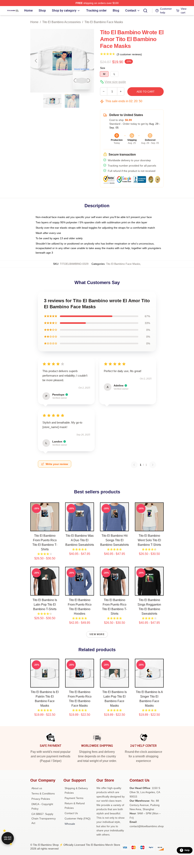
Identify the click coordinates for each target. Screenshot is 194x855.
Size (102, 67)
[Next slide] (88, 61)
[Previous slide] (36, 61)
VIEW (44, 527)
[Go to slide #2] (72, 101)
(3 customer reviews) (129, 54)
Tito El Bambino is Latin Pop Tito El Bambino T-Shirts (45, 604)
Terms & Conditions (43, 793)
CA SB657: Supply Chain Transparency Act (43, 818)
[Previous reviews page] (134, 464)
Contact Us (71, 813)
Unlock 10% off (8, 838)
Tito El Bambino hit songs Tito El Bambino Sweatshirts (114, 540)
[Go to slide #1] (52, 101)
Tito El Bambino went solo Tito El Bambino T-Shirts (149, 540)
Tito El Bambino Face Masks (103, 22)
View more (97, 634)
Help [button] (187, 850)
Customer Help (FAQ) (78, 818)
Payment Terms (74, 798)
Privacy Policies (40, 798)
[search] (145, 10)
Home (34, 22)
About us (36, 788)
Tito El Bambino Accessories (61, 22)
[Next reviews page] (152, 464)
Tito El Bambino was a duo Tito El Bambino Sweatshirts (79, 540)
